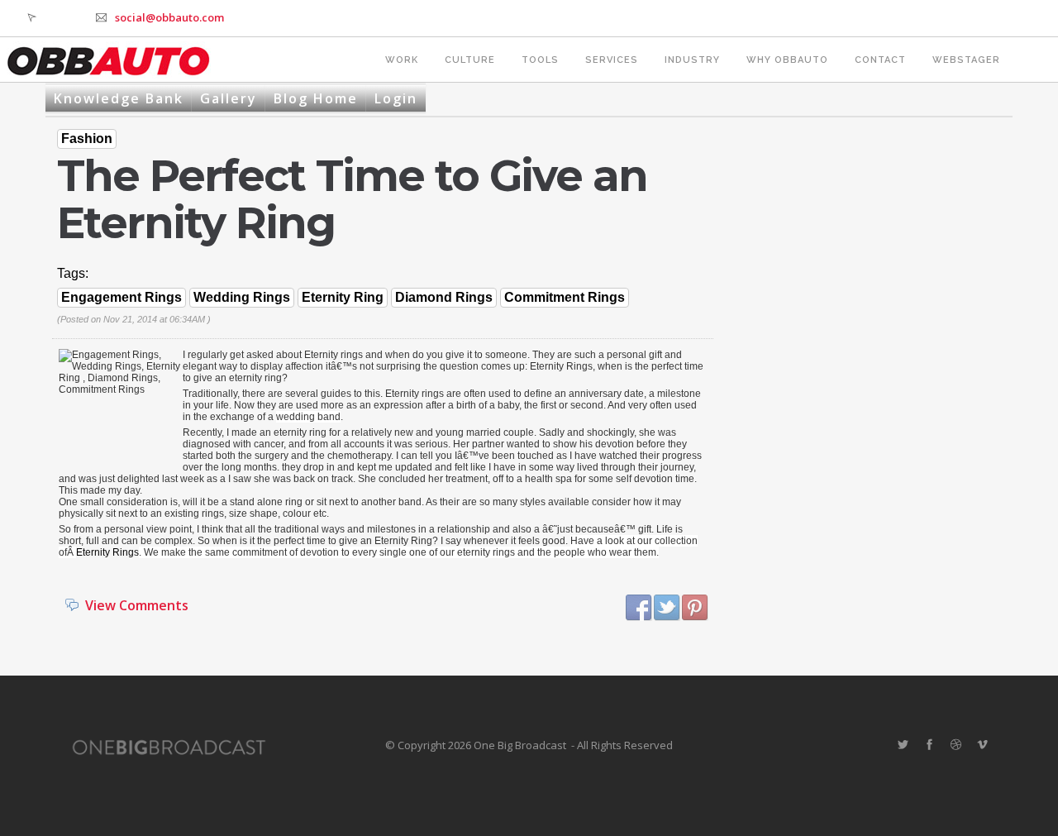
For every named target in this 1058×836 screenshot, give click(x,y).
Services (611, 60)
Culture (470, 60)
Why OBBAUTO (787, 60)
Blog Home (316, 98)
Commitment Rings (564, 297)
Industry (692, 60)
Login (395, 98)
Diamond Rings (444, 297)
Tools (540, 60)
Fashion (86, 138)
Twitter (667, 608)
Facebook (639, 608)
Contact (880, 60)
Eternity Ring (343, 297)
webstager (966, 60)
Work (401, 60)
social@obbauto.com (169, 17)
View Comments (136, 605)
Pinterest (695, 608)
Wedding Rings (241, 297)
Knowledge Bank (118, 98)
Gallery (228, 98)
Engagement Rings (121, 297)
